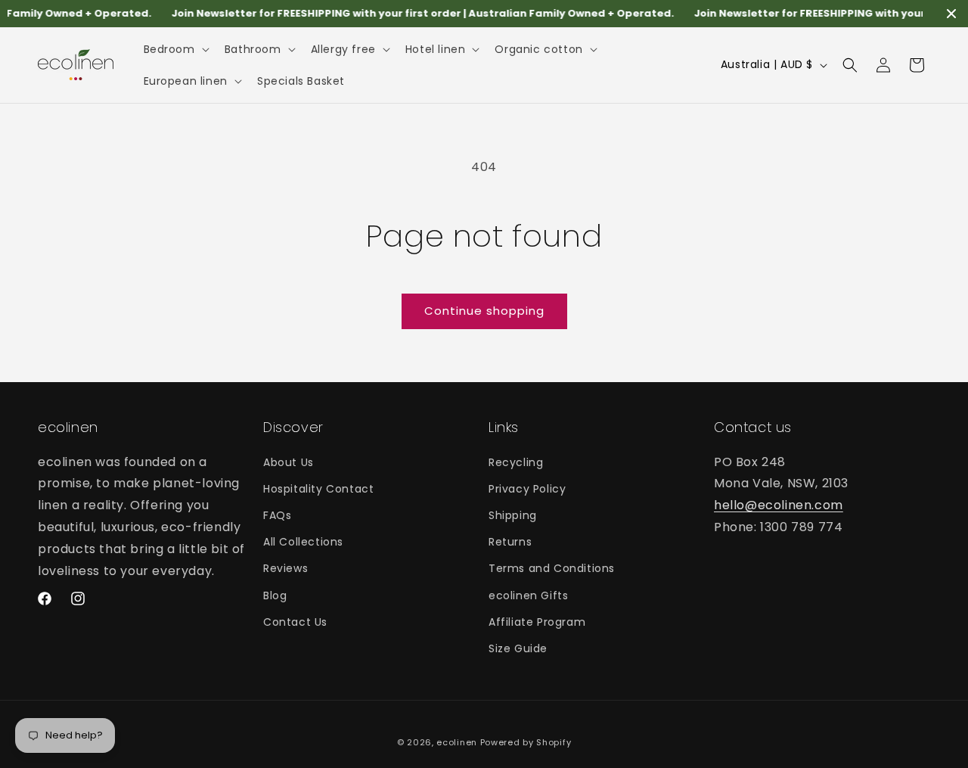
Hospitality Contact (318, 488)
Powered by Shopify (526, 742)
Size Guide (518, 647)
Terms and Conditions (552, 568)
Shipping (513, 515)
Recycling (516, 461)
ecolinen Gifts (528, 594)
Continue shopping (484, 311)
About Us (288, 461)
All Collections (303, 541)
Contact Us (295, 621)
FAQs (277, 515)
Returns (510, 541)
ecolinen (456, 742)
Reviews (285, 568)
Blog (275, 594)
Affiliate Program (537, 621)
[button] (175, 49)
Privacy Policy (527, 488)
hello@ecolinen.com (778, 505)
